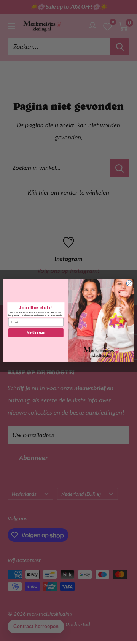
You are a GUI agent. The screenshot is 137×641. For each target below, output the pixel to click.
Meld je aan (36, 332)
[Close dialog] (129, 283)
